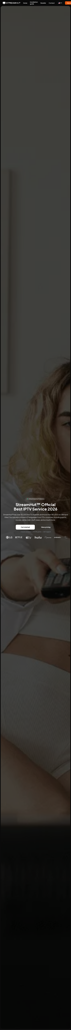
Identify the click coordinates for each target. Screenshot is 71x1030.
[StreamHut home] (11, 3)
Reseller (43, 3)
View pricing (45, 527)
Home (25, 3)
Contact (52, 3)
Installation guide (34, 3)
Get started (25, 527)
